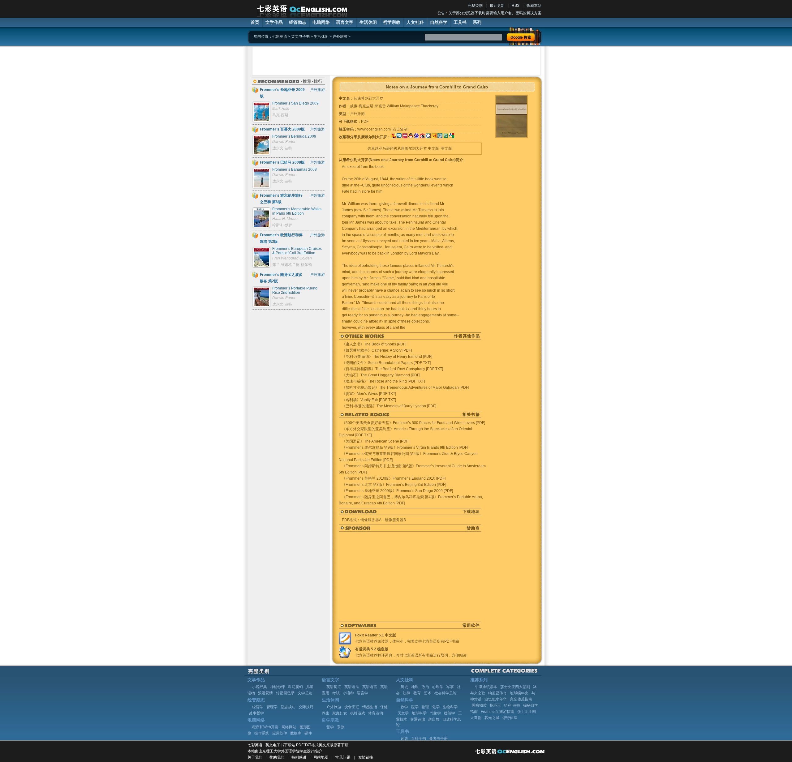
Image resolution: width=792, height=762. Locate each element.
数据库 (295, 733)
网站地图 (320, 757)
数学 (404, 707)
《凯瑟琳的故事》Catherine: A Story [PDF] (377, 350)
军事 (450, 687)
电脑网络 (321, 22)
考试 (336, 693)
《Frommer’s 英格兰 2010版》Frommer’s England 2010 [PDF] (394, 478)
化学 (436, 707)
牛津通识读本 (486, 687)
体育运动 (375, 713)
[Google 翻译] (451, 137)
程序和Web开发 (265, 727)
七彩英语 (279, 36)
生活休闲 (368, 22)
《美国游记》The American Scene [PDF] (375, 441)
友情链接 (365, 757)
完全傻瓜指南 (521, 699)
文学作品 (274, 22)
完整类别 (475, 5)
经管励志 (297, 22)
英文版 (446, 148)
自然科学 (438, 22)
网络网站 (289, 727)
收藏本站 (534, 5)
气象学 (435, 713)
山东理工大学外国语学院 (279, 751)
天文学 (403, 713)
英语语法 (351, 687)
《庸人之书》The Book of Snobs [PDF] (374, 344)
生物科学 (450, 707)
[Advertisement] (396, 61)
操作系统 (261, 733)
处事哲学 (256, 713)
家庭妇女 (339, 713)
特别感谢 (298, 757)
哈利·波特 (512, 705)
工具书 (460, 22)
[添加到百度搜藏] (416, 137)
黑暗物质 (479, 705)
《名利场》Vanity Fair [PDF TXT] (369, 400)
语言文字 (344, 22)
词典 (404, 738)
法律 (406, 693)
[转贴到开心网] (404, 137)
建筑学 (449, 713)
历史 (404, 687)
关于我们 (255, 757)
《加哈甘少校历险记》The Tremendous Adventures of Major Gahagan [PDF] (405, 387)
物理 (425, 707)
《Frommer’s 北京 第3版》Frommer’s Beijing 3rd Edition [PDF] (394, 484)
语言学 (362, 693)
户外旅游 (340, 36)
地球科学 (419, 713)
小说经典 (259, 687)
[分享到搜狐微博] (393, 137)
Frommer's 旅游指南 (497, 711)
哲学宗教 (391, 22)
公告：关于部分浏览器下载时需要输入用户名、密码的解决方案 (489, 13)
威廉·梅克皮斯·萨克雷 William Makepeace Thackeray (394, 106)
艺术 (427, 693)
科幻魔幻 (295, 687)
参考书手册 (438, 738)
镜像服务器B (395, 520)
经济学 (257, 707)
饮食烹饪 (351, 707)
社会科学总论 (445, 693)
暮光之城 (491, 718)
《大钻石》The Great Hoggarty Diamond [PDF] (381, 375)
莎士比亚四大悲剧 (515, 687)
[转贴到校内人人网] (399, 137)
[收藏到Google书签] (428, 137)
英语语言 (369, 687)
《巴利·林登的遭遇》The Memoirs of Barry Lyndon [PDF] (389, 406)
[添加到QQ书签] (410, 137)
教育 (417, 693)
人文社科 (415, 22)
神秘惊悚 (277, 687)
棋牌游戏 (357, 713)
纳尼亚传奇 (497, 693)
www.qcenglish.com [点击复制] (382, 129)
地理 (415, 687)
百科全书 (418, 738)
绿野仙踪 (509, 718)
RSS (515, 5)
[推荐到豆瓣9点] (439, 137)
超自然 (433, 719)
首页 (255, 22)
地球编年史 (519, 693)
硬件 (308, 733)
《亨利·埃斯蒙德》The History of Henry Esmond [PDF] (387, 356)
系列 (477, 22)
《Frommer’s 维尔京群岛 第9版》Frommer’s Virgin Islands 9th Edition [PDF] (405, 447)
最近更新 (497, 5)
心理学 (437, 687)
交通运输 (417, 719)
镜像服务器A (370, 520)
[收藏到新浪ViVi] (422, 137)
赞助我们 (276, 757)
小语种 (348, 693)
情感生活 (369, 707)
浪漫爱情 (265, 693)
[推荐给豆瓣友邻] (445, 137)
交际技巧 (306, 707)
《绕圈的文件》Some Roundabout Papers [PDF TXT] (386, 363)
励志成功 (288, 707)
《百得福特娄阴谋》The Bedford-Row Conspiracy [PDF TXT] (392, 369)
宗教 (340, 727)
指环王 (495, 705)
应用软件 (279, 733)
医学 (415, 707)
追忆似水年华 (495, 699)
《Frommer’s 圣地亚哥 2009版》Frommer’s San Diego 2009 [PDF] (397, 491)
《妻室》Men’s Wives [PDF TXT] (369, 394)
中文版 (433, 148)
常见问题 (342, 757)
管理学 (272, 707)
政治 (425, 687)
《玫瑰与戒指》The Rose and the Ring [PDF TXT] (383, 381)
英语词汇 (333, 687)
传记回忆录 (285, 693)
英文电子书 (300, 36)
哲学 (330, 727)
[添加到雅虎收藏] (434, 137)
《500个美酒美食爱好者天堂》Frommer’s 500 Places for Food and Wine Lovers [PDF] (413, 423)
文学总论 (305, 693)
